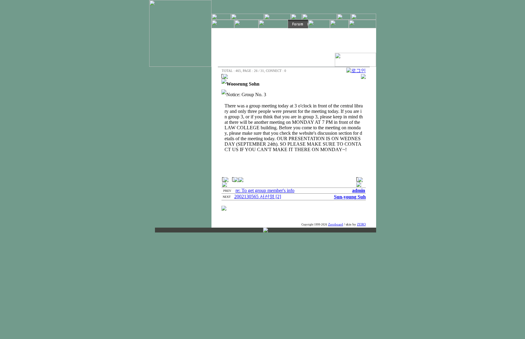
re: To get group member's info (264, 190)
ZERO (361, 224)
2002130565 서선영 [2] (257, 196)
